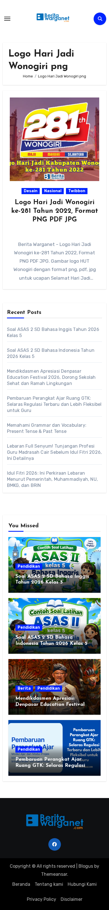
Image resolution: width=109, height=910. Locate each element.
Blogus (86, 866)
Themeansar (54, 874)
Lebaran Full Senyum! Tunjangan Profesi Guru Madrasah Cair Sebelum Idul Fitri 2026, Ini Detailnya (54, 452)
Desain (30, 191)
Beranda (21, 884)
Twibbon (76, 191)
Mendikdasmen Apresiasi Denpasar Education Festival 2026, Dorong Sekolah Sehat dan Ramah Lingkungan (51, 377)
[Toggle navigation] (7, 18)
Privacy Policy (41, 899)
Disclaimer (71, 899)
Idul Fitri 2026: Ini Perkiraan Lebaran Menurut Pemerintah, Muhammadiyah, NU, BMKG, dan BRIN (52, 479)
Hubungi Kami (82, 884)
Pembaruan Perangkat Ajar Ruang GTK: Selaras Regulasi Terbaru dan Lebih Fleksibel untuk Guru (54, 404)
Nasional (52, 191)
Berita (24, 688)
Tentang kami (49, 884)
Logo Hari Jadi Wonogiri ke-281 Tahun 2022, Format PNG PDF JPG (54, 211)
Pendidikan (29, 566)
